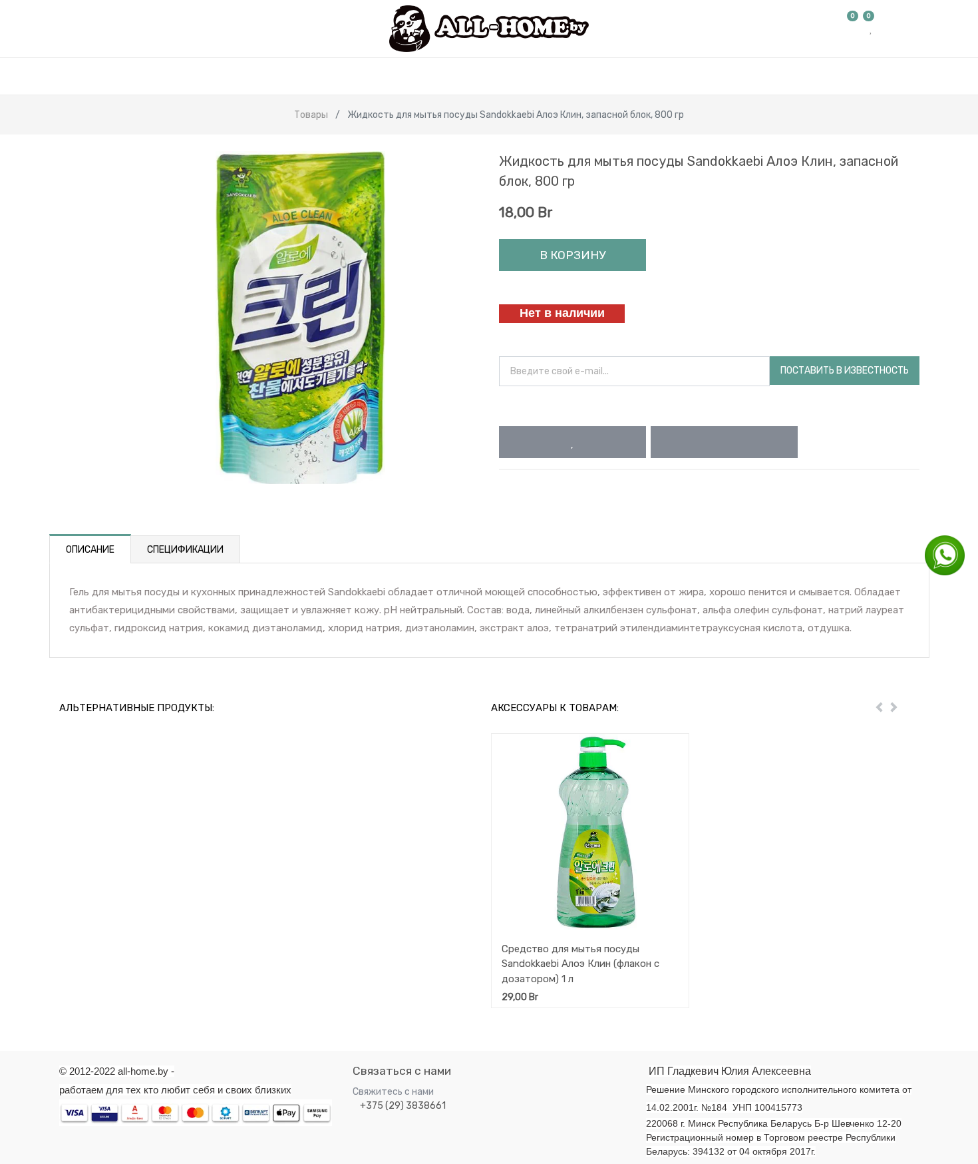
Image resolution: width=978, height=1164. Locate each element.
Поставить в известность (844, 370)
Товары (311, 115)
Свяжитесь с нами (393, 1091)
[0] (853, 29)
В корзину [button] (572, 255)
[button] (572, 442)
